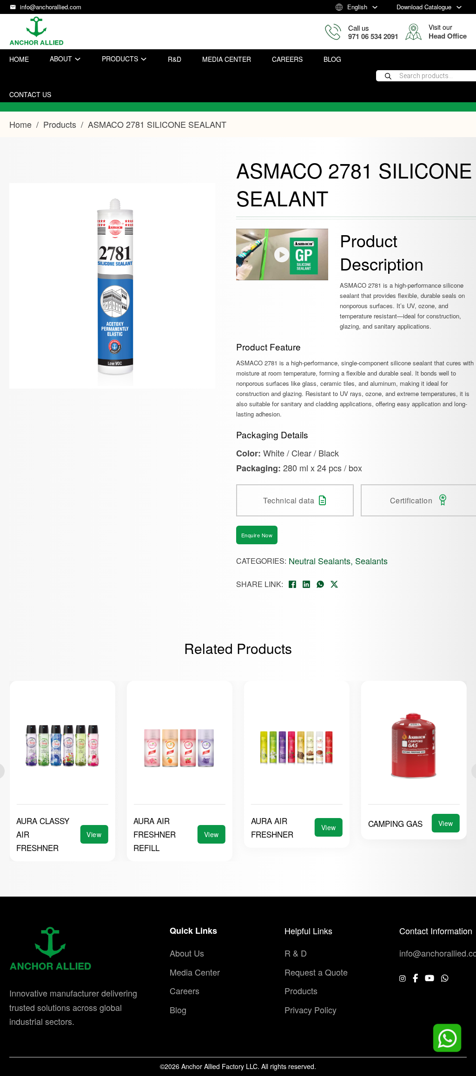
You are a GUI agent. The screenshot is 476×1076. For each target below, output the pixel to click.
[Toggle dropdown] (375, 7)
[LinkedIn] (306, 584)
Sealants (371, 561)
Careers (287, 59)
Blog (332, 59)
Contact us (30, 94)
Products (120, 58)
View (93, 834)
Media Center (226, 59)
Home (19, 59)
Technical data (288, 500)
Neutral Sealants (319, 561)
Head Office (448, 36)
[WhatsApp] (320, 584)
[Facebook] (292, 584)
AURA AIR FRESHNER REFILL (37, 834)
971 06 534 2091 (373, 36)
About (61, 58)
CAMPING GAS (278, 823)
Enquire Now (257, 535)
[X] (334, 584)
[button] (202, 182)
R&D (174, 59)
